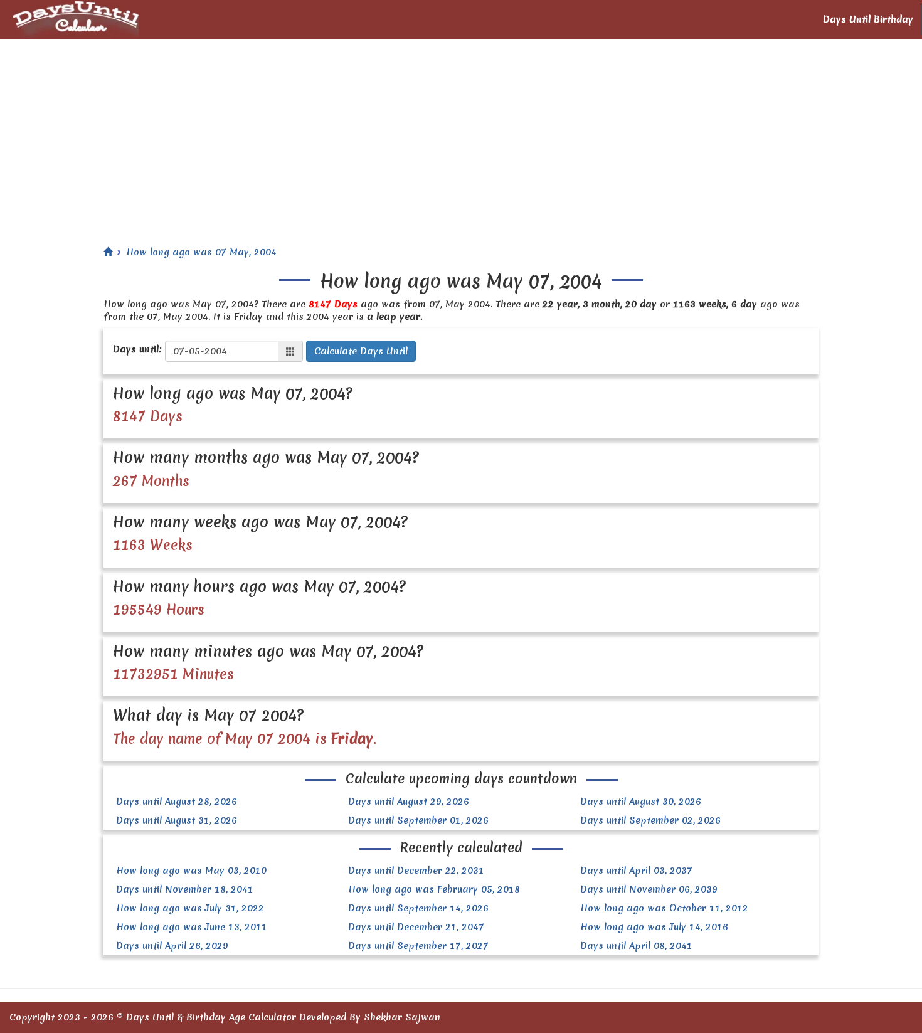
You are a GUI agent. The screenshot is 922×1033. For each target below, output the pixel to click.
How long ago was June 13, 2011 (191, 927)
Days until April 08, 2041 (636, 946)
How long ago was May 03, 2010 (191, 870)
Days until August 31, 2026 (176, 820)
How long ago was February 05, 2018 (434, 889)
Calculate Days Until (361, 351)
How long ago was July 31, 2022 (190, 908)
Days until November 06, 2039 (649, 889)
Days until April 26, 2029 (172, 946)
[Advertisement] (461, 133)
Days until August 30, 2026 (640, 801)
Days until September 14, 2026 (418, 908)
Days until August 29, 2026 (408, 801)
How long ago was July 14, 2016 (654, 927)
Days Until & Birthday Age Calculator (211, 1017)
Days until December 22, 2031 (416, 870)
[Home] (107, 252)
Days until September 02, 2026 (650, 820)
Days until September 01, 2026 (418, 820)
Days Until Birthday (868, 19)
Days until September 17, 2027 (418, 946)
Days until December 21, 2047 (416, 927)
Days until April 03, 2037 (636, 870)
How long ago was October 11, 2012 (664, 908)
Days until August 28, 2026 (176, 801)
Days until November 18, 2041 (184, 889)
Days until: (137, 349)
